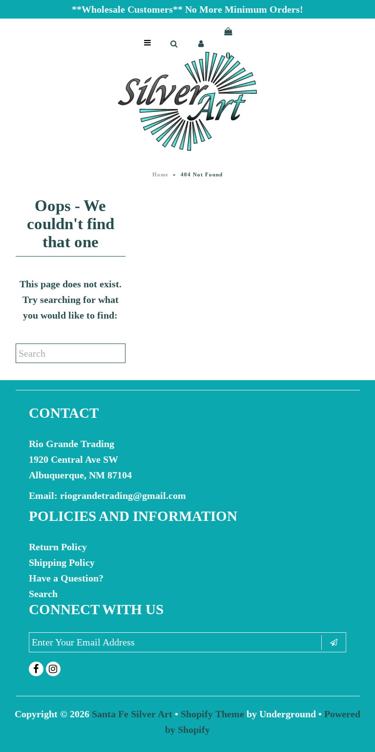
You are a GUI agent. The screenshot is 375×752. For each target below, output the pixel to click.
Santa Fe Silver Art (132, 714)
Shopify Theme (212, 714)
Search (43, 593)
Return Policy (58, 546)
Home (160, 174)
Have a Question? (66, 578)
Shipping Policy (62, 562)
